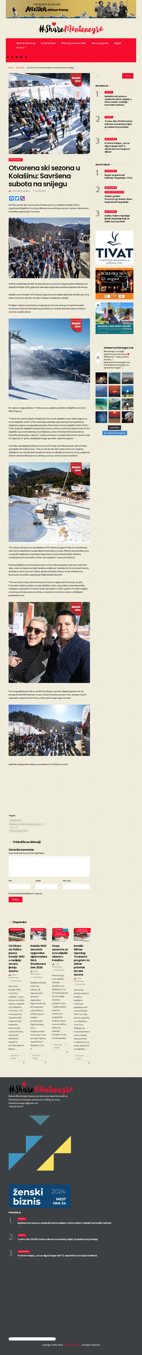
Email (38, 881)
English (117, 43)
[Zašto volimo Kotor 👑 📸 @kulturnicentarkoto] (101, 378)
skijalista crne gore (18, 831)
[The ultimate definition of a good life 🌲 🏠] (127, 391)
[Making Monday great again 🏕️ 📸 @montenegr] (114, 404)
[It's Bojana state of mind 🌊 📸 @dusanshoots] (127, 378)
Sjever (57, 930)
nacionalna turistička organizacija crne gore (25, 824)
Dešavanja (20, 68)
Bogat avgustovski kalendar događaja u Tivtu (118, 177)
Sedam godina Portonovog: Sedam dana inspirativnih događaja (118, 199)
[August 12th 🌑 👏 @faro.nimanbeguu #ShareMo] (114, 417)
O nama (20, 47)
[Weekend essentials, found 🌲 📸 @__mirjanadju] (114, 378)
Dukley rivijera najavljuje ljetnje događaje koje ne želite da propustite (117, 218)
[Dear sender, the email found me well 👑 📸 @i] (101, 391)
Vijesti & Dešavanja (25, 43)
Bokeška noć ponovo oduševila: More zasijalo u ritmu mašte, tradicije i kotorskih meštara (118, 101)
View (16, 934)
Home (11, 68)
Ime (10, 881)
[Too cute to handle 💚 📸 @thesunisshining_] (127, 404)
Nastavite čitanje (15, 1057)
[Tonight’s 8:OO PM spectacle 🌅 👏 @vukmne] (114, 391)
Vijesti (109, 92)
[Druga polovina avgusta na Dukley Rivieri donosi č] (127, 417)
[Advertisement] (49, 789)
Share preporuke (100, 43)
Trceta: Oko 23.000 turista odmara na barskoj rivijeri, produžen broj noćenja (118, 124)
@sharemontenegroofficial (21, 1339)
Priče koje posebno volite (73, 43)
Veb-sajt (67, 881)
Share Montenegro (72, 1345)
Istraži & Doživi (48, 43)
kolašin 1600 (15, 820)
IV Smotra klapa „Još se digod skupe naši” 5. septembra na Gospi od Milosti (117, 147)
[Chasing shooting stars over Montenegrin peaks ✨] (101, 417)
